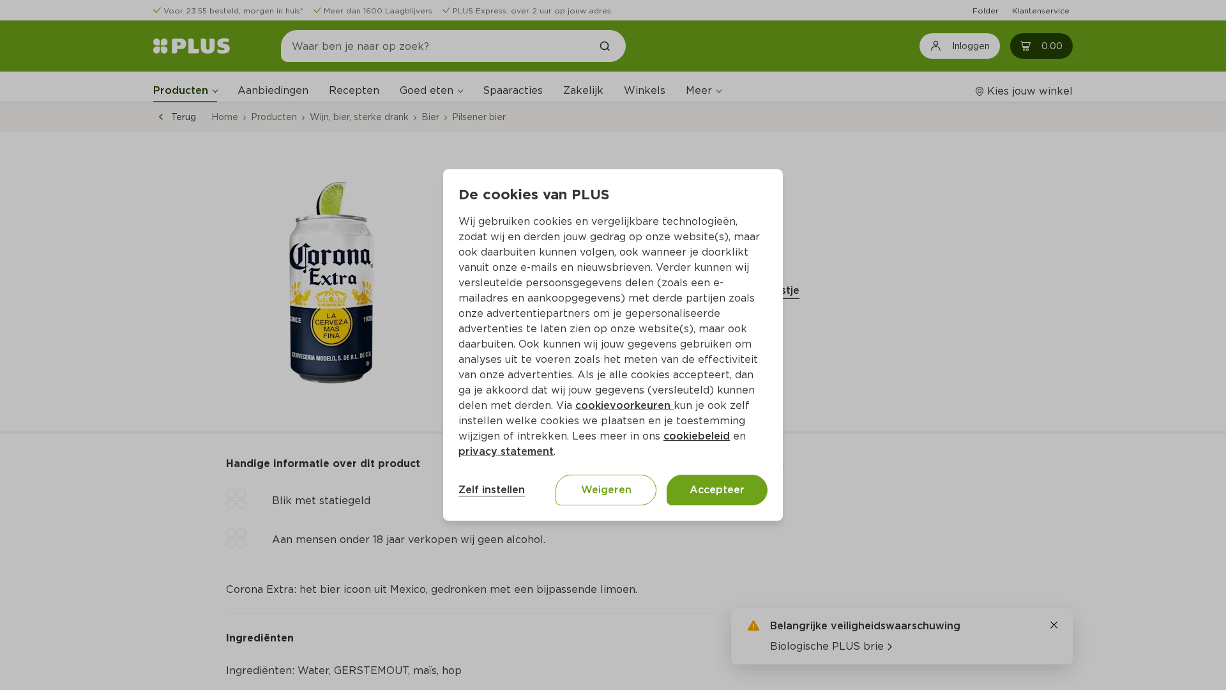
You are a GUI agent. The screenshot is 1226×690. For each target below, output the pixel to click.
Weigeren (606, 490)
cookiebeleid (696, 436)
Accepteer (717, 490)
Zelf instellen (491, 490)
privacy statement (506, 451)
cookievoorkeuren (624, 405)
